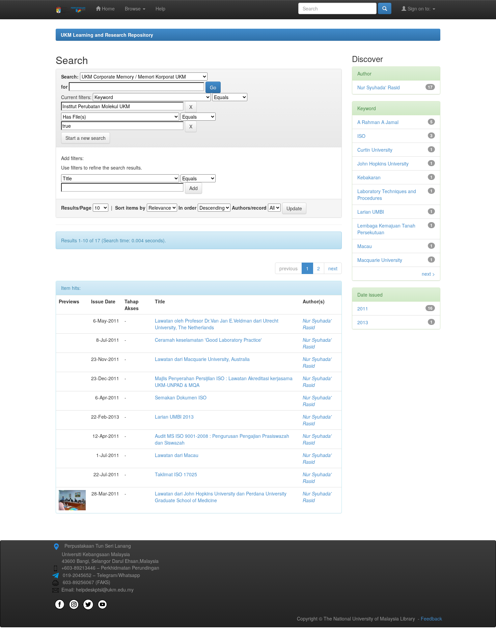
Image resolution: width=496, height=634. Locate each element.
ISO (361, 135)
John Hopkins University (383, 163)
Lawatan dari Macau (176, 455)
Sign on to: (419, 8)
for (64, 86)
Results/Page (76, 207)
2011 (362, 308)
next (332, 268)
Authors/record (249, 207)
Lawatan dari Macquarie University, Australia (202, 359)
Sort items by (130, 207)
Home (108, 8)
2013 (362, 322)
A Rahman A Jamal (377, 122)
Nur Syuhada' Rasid (378, 87)
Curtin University (374, 149)
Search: (70, 76)
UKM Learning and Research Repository (107, 34)
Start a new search (85, 137)
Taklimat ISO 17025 (176, 474)
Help (160, 8)
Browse (133, 8)
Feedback (431, 618)
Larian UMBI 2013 (174, 416)
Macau (364, 246)
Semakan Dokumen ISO (180, 397)
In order (187, 207)
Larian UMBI (370, 211)
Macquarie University (379, 259)
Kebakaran (369, 177)
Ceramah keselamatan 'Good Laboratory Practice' (208, 339)
